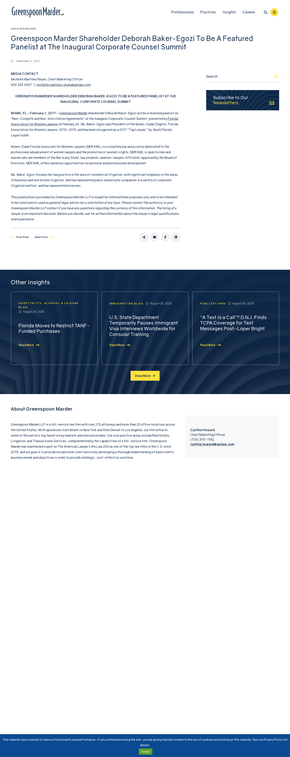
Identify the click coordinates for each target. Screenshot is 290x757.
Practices (208, 12)
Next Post (41, 237)
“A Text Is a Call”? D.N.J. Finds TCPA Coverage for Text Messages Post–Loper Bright (233, 322)
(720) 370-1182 (202, 439)
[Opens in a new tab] (144, 237)
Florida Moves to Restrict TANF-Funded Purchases (54, 328)
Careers (248, 12)
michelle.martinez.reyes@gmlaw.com (63, 85)
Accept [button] (145, 751)
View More (143, 376)
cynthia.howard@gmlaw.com (212, 444)
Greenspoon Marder (73, 113)
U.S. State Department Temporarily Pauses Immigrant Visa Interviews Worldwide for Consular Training (143, 325)
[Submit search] (275, 76)
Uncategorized (23, 28)
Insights (229, 12)
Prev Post (22, 237)
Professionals (182, 12)
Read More (26, 345)
